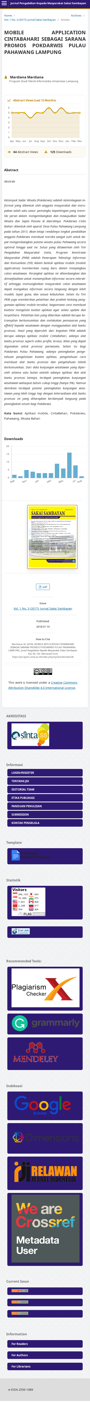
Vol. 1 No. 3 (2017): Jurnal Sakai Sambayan (30, 20)
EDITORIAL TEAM (23, 789)
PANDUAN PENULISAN (27, 806)
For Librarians (21, 1366)
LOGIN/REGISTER (23, 773)
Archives (76, 15)
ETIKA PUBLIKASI (23, 798)
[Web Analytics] (45, 932)
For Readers (20, 1344)
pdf (44, 587)
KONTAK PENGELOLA (25, 823)
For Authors (20, 1355)
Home (8, 15)
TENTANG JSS (20, 781)
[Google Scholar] (45, 1106)
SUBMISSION (20, 814)
